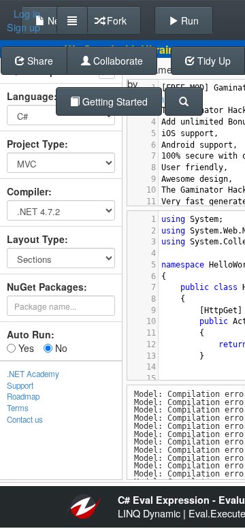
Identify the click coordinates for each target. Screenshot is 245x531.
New (56, 20)
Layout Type (36, 239)
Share (38, 60)
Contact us (25, 419)
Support (20, 385)
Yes (25, 348)
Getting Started (114, 101)
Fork (115, 20)
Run (188, 20)
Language (30, 96)
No (59, 348)
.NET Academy (33, 373)
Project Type (36, 143)
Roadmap (23, 396)
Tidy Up (213, 60)
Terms (18, 407)
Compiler (27, 191)
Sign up (23, 27)
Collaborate (117, 60)
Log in (27, 13)
